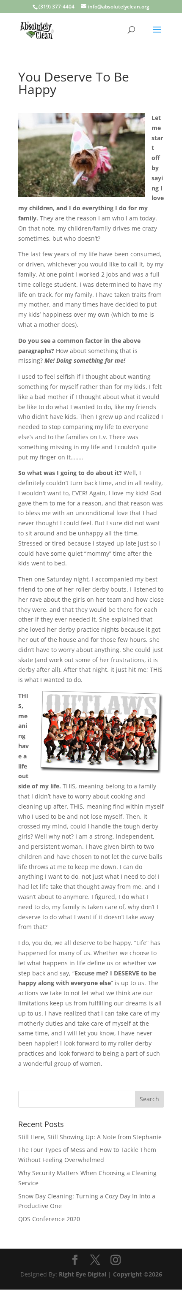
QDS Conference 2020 (49, 1219)
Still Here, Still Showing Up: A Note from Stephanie (90, 1137)
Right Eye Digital (82, 1274)
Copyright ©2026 (137, 1274)
